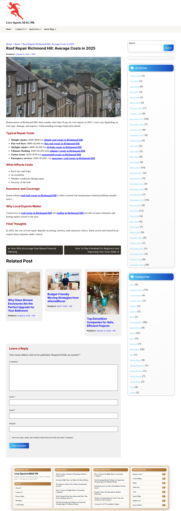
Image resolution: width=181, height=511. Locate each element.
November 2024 (137, 189)
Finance (133, 312)
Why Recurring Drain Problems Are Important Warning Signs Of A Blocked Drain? (71, 503)
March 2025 (135, 168)
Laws (132, 339)
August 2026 (135, 76)
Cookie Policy (20, 505)
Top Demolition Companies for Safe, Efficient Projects (100, 322)
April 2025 (134, 162)
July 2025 (134, 146)
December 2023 (137, 249)
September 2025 (137, 135)
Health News (135, 328)
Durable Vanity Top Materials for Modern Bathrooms (107, 493)
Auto (132, 285)
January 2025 (136, 178)
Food (132, 317)
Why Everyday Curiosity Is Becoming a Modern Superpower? (71, 475)
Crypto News (135, 295)
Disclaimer (19, 500)
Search (132, 43)
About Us (19, 488)
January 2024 (136, 243)
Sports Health (136, 376)
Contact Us (20, 29)
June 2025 (134, 151)
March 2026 (135, 103)
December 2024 (137, 184)
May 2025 (134, 157)
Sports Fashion (136, 371)
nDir (33, 54)
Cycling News (136, 301)
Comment (13, 362)
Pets (131, 355)
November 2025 (137, 124)
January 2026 (136, 114)
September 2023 (137, 265)
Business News (136, 290)
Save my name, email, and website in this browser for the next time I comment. (42, 438)
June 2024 (134, 216)
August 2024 (135, 205)
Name (12, 397)
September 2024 (137, 200)
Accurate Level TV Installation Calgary (106, 504)
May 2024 (134, 222)
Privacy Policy (20, 496)
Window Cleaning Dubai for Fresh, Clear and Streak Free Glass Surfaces (108, 499)
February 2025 (136, 173)
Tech (132, 387)
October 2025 (136, 130)
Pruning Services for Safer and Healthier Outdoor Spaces (110, 487)
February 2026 (136, 108)
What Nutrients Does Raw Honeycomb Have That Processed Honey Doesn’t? (72, 497)
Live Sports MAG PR (20, 22)
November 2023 (137, 254)
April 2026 (134, 97)
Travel (132, 393)
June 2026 (134, 87)
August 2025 (135, 141)
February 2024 (136, 238)
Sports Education (137, 366)
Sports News (34, 29)
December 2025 (137, 119)
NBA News (134, 349)
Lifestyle (134, 344)
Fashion (133, 306)
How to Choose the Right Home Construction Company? (70, 491)
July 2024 (134, 211)
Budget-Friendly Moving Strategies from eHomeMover (63, 298)
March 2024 (135, 232)
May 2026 (134, 92)
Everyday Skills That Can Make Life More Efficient (72, 480)
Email (12, 410)
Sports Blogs (49, 29)
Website (12, 424)
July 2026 (134, 81)
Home (8, 29)
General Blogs (136, 322)
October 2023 (136, 259)
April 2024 (134, 227)
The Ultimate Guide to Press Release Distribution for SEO (71, 485)
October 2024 (136, 195)
